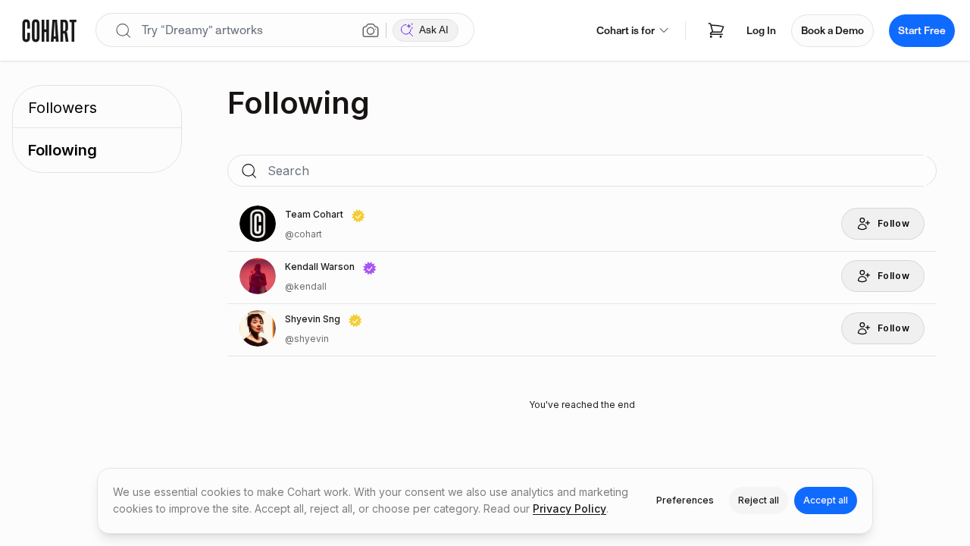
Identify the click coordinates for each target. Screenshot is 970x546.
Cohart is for (625, 31)
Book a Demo (832, 31)
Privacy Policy (569, 508)
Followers (62, 108)
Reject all (758, 500)
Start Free (922, 31)
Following (62, 150)
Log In (761, 31)
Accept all (825, 500)
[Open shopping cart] (716, 30)
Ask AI (434, 30)
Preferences (685, 500)
